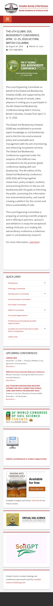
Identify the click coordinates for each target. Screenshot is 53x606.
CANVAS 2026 (11, 358)
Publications (13, 283)
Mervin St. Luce (36, 46)
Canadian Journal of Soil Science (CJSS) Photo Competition (23, 330)
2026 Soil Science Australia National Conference (25, 372)
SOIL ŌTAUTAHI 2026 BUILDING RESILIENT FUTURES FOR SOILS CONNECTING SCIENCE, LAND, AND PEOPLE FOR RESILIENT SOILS (24, 388)
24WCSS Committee (16, 310)
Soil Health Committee (17, 304)
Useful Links (13, 336)
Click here (35, 500)
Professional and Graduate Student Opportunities (22, 322)
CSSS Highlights (16, 49)
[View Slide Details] (26, 520)
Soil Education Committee (18, 294)
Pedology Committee (16, 288)
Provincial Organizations (18, 315)
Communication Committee (19, 299)
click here (34, 242)
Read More (10, 366)
